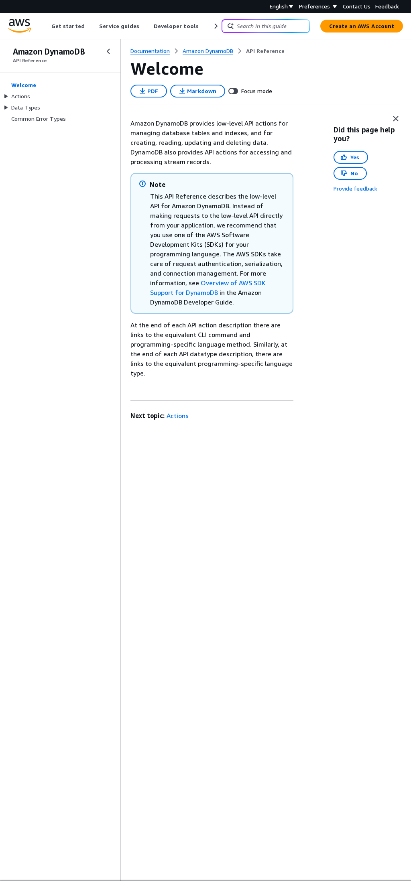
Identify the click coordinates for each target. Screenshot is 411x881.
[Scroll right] (215, 26)
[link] (265, 51)
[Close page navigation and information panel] (395, 118)
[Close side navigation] (108, 51)
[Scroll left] (46, 26)
